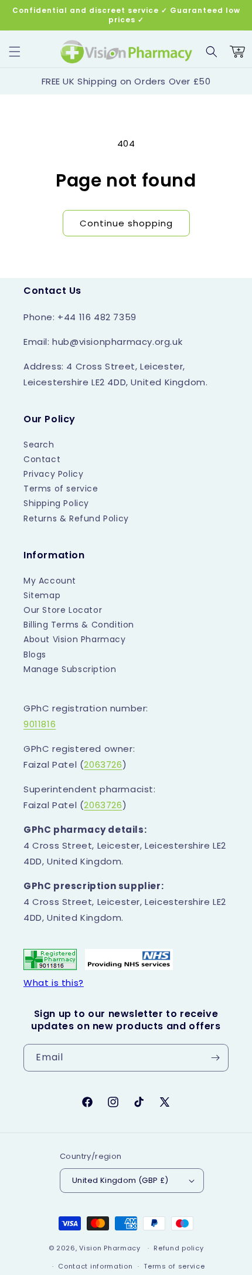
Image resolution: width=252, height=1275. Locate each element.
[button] (15, 52)
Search (39, 444)
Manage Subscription (69, 669)
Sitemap (41, 595)
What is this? (53, 982)
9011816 (39, 724)
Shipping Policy (56, 503)
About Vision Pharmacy (74, 639)
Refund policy (178, 1248)
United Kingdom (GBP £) (120, 1180)
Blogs (34, 654)
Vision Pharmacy (110, 1248)
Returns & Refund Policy (76, 518)
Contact (41, 459)
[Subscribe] (215, 1057)
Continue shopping (126, 223)
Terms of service (60, 488)
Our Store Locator (62, 610)
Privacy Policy (53, 474)
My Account (49, 580)
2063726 (103, 764)
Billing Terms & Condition (78, 624)
